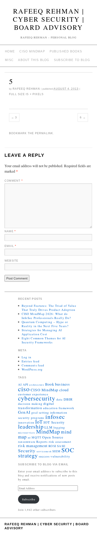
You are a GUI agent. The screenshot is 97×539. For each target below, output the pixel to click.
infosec (55, 416)
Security (27, 451)
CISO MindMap (32, 51)
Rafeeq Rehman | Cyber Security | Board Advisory (48, 19)
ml (29, 437)
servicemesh (44, 451)
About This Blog (33, 60)
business (62, 384)
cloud (64, 389)
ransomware (26, 442)
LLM (48, 427)
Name (10, 231)
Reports (42, 442)
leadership (31, 426)
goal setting (40, 412)
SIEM (56, 451)
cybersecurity (36, 398)
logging (59, 427)
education (50, 408)
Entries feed (31, 361)
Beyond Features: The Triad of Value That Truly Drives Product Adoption (49, 308)
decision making (30, 404)
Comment (14, 180)
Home (10, 51)
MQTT (36, 437)
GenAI (24, 412)
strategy (28, 455)
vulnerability (60, 456)
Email (10, 246)
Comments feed (33, 365)
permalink (44, 133)
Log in (27, 357)
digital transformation (36, 405)
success (44, 456)
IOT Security (54, 422)
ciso (24, 388)
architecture (36, 384)
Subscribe (28, 499)
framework (66, 408)
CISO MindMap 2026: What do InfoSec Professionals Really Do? (46, 316)
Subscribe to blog (72, 60)
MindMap (48, 431)
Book (49, 384)
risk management (33, 445)
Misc (9, 60)
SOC (67, 450)
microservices (26, 432)
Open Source (52, 437)
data (59, 399)
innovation (26, 422)
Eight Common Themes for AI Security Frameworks (44, 340)
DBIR (68, 399)
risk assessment (60, 442)
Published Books (66, 51)
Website (11, 260)
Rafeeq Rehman (26, 88)
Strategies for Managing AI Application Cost (42, 332)
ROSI (52, 446)
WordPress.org (32, 369)
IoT (39, 421)
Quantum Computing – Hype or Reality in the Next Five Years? (45, 324)
